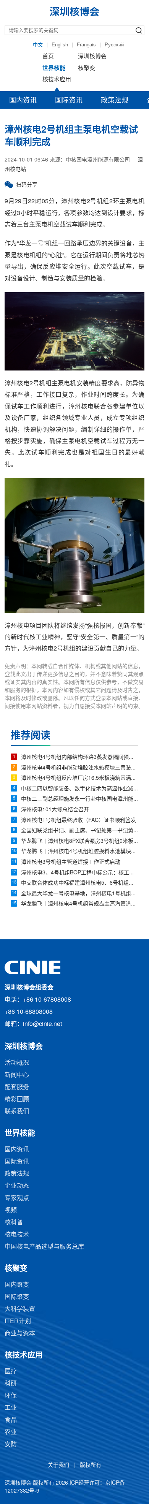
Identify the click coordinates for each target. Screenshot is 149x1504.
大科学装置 (20, 1309)
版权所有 (90, 1465)
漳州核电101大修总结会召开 (55, 810)
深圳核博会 (92, 57)
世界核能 (53, 68)
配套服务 (17, 1087)
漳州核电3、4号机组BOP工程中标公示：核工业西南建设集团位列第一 (79, 873)
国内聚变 (17, 1285)
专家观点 (17, 1198)
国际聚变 (17, 1297)
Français (86, 44)
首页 (48, 57)
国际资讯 (69, 100)
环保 (11, 1396)
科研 (11, 1384)
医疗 (11, 1371)
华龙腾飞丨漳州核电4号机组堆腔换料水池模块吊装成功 (79, 852)
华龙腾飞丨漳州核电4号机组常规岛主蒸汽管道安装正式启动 (79, 904)
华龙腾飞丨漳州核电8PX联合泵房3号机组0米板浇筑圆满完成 (79, 841)
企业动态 (17, 1186)
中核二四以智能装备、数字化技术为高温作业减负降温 (79, 789)
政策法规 (114, 100)
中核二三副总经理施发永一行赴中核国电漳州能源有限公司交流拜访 (79, 799)
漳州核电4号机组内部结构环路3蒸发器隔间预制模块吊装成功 (79, 757)
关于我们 (58, 1465)
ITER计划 (18, 1321)
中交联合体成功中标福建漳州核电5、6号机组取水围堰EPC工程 (79, 883)
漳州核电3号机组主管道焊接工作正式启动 (70, 862)
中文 (38, 44)
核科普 (14, 1222)
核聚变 (86, 68)
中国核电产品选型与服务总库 (44, 1247)
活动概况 (17, 1063)
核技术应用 (56, 80)
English (60, 44)
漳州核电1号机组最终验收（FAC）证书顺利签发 (78, 820)
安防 (11, 1444)
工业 (11, 1408)
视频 (11, 1210)
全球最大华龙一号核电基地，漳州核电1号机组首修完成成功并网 (79, 894)
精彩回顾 (17, 1099)
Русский (114, 44)
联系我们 (17, 1111)
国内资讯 (23, 100)
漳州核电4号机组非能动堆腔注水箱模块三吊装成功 (79, 768)
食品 (11, 1420)
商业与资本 (20, 1333)
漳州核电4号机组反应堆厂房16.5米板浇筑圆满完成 (79, 778)
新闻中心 (17, 1075)
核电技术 (17, 1235)
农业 (11, 1432)
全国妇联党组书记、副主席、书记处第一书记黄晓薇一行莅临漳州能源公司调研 (79, 831)
